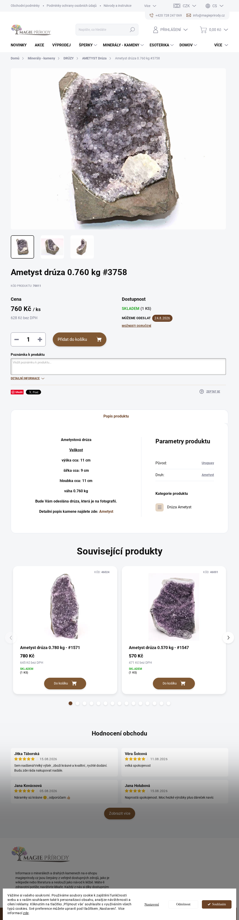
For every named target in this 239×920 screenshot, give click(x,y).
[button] (70, 703)
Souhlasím (219, 904)
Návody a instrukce (117, 5)
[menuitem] (20, 45)
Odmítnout (183, 904)
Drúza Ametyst (179, 507)
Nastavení (151, 904)
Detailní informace (25, 378)
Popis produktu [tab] (116, 416)
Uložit (19, 392)
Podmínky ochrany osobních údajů (72, 5)
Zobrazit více (119, 813)
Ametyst (106, 511)
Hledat (132, 29)
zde (26, 913)
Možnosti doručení (136, 326)
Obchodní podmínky (25, 5)
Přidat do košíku (72, 339)
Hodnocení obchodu (119, 733)
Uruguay (208, 463)
